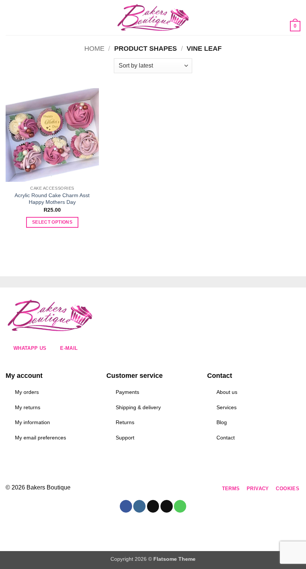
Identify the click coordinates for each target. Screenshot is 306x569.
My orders (27, 392)
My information (32, 422)
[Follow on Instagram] (128, 489)
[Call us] (168, 489)
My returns (27, 407)
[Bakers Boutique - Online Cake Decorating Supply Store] (153, 17)
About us (226, 392)
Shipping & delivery (138, 407)
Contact (225, 438)
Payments (127, 392)
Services (226, 407)
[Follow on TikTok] (141, 489)
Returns (125, 422)
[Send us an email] (155, 489)
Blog (221, 422)
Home (94, 48)
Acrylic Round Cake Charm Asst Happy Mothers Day (52, 198)
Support (125, 438)
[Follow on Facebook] (114, 489)
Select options (52, 222)
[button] (10, 17)
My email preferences (40, 438)
